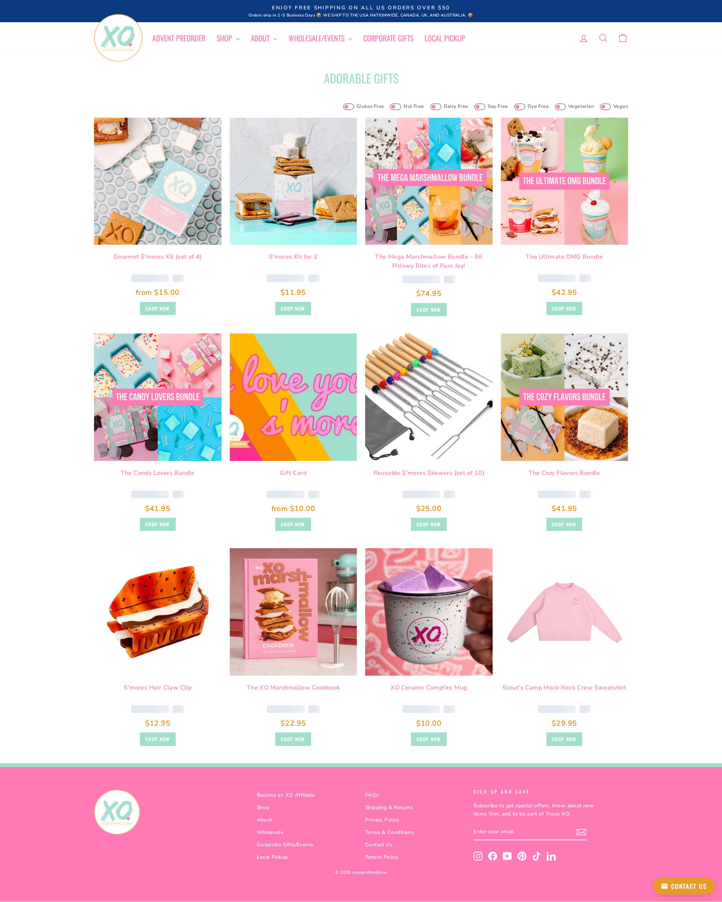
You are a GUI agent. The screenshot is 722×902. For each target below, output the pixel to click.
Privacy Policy (382, 819)
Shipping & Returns (389, 807)
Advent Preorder (178, 38)
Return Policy (381, 857)
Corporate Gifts (388, 38)
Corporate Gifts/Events (285, 844)
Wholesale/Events (317, 38)
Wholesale (270, 832)
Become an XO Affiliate (286, 795)
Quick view (157, 236)
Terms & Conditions (389, 832)
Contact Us (379, 844)
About (261, 38)
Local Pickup (445, 38)
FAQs (372, 795)
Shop (225, 38)
